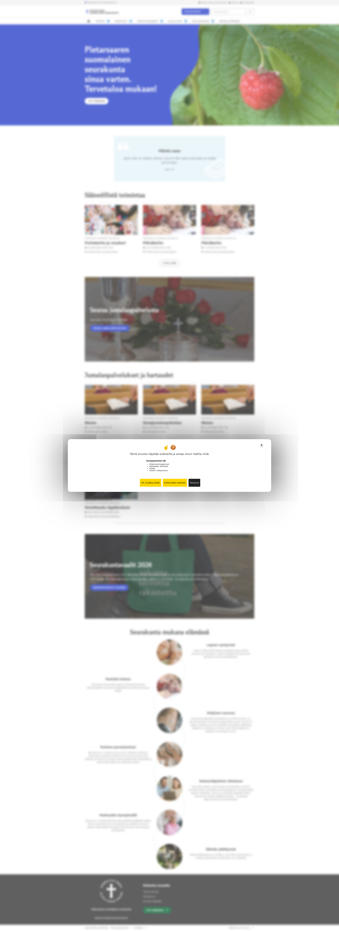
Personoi (194, 482)
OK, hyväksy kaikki (150, 482)
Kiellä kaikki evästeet (175, 482)
